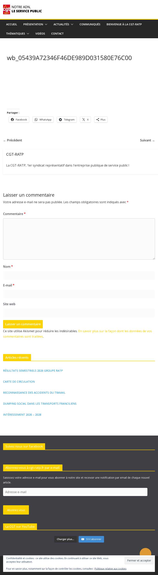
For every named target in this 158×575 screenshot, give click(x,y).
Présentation (33, 24)
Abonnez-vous (16, 510)
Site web (9, 304)
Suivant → (147, 140)
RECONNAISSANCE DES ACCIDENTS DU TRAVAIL (34, 392)
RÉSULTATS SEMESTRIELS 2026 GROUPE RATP (33, 370)
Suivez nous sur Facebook (24, 446)
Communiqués (90, 24)
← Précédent (12, 140)
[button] (45, 24)
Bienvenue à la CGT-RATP (124, 24)
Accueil (11, 24)
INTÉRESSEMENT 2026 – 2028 (22, 414)
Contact (57, 33)
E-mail (8, 285)
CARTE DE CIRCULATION (19, 381)
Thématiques (15, 33)
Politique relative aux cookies (110, 568)
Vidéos (40, 33)
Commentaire (14, 214)
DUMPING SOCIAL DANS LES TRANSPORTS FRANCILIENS (39, 403)
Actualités (61, 24)
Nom (8, 266)
